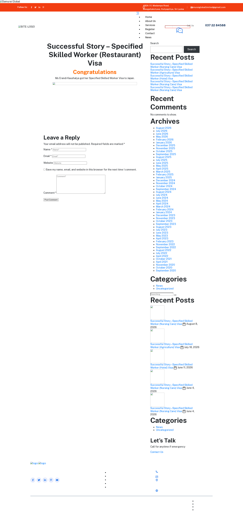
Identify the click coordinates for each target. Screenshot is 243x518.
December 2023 (165, 215)
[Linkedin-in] (39, 7)
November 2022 (165, 244)
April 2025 (162, 168)
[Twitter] (35, 7)
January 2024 (164, 212)
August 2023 (163, 226)
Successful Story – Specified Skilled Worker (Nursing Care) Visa (171, 65)
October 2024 (164, 186)
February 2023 (165, 241)
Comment (49, 192)
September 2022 (166, 247)
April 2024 (162, 203)
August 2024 (163, 191)
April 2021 (162, 261)
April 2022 (162, 256)
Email (47, 156)
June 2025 (162, 162)
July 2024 (161, 194)
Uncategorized (165, 288)
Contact (207, 506)
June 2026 (162, 133)
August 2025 (163, 157)
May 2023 (162, 235)
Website (48, 162)
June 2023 (162, 232)
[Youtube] (57, 479)
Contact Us (156, 451)
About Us (114, 476)
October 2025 (164, 151)
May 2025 (162, 165)
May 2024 (162, 200)
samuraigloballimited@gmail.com (208, 7)
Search (154, 43)
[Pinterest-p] (43, 7)
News (148, 37)
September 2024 (166, 189)
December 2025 (165, 145)
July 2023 (161, 229)
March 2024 (163, 206)
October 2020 (164, 267)
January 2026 (164, 142)
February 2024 (165, 209)
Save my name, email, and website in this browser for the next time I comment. (91, 169)
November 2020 (165, 264)
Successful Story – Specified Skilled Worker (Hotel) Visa (171, 77)
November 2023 (165, 218)
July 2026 (161, 130)
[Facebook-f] (31, 7)
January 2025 (164, 177)
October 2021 (164, 258)
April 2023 (162, 238)
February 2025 (165, 174)
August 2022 (163, 250)
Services (114, 479)
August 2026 (163, 127)
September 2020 (166, 270)
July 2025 (161, 160)
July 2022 (161, 253)
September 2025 (166, 154)
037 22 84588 (215, 25)
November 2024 (165, 183)
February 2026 (165, 139)
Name (47, 149)
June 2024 (162, 197)
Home (113, 472)
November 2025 (165, 148)
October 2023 (164, 221)
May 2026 (162, 136)
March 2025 (163, 171)
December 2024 (165, 180)
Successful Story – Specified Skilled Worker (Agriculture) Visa (171, 71)
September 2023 (166, 224)
